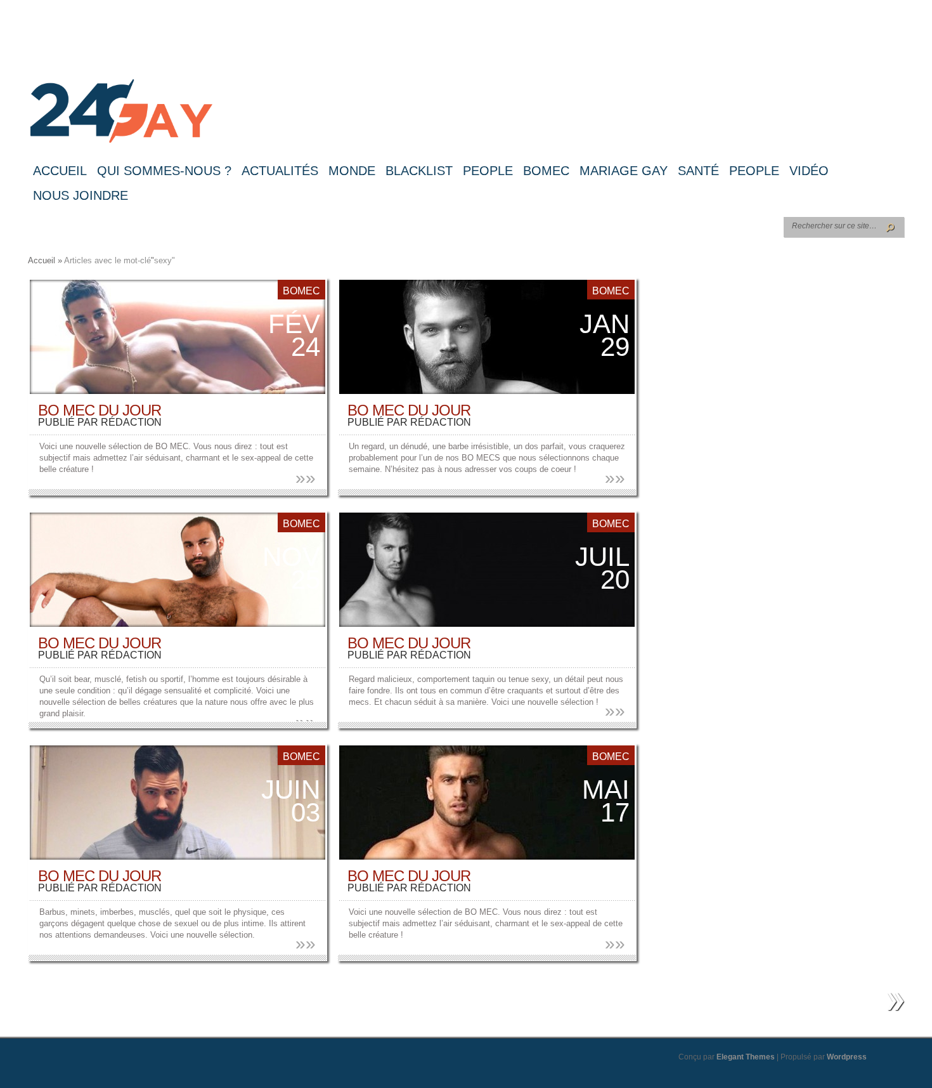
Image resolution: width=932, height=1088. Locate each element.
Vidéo (809, 171)
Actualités (280, 171)
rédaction (131, 422)
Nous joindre (80, 195)
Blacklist (419, 171)
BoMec (546, 171)
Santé (698, 171)
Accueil (60, 171)
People (488, 171)
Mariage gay (623, 171)
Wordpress (847, 1056)
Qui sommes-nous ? (164, 171)
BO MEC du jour (99, 410)
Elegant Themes (745, 1056)
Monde (351, 171)
